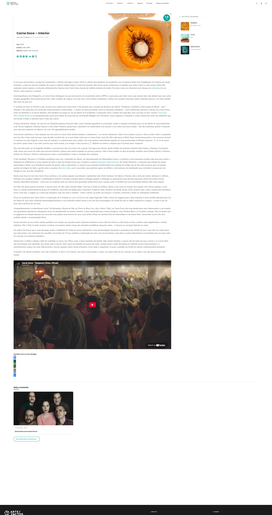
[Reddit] (92, 368)
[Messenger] (92, 359)
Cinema (130, 3)
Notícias (109, 3)
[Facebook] (261, 3)
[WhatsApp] (92, 364)
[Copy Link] (92, 373)
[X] (92, 361)
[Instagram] (266, 3)
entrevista (155, 88)
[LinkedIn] (92, 371)
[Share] (92, 375)
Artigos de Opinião (162, 3)
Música (119, 3)
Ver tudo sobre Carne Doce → (27, 439)
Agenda (140, 3)
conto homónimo (79, 197)
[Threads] (92, 366)
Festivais (149, 3)
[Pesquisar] (256, 3)
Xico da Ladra (65, 168)
